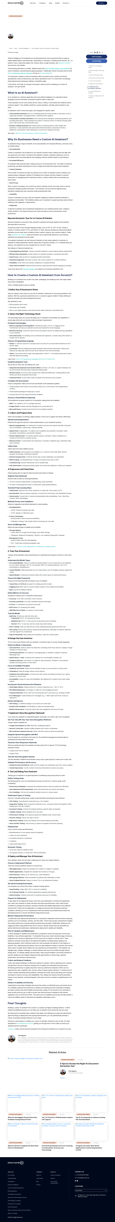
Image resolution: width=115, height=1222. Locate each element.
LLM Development (12, 1207)
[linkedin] (97, 52)
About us (38, 1175)
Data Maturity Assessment (14, 1194)
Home (10, 48)
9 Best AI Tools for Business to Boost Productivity (31, 133)
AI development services (25, 1023)
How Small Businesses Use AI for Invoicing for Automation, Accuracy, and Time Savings (57, 1148)
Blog (50, 3)
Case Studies (39, 1178)
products (66, 3)
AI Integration (11, 1181)
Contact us (11, 1029)
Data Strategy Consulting (14, 1200)
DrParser (53, 1178)
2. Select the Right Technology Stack (96, 71)
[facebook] (94, 52)
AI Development (12, 1178)
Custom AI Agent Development (16, 1188)
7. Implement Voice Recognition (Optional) (94, 87)
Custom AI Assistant (55, 1175)
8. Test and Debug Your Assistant (94, 92)
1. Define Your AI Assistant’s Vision (95, 66)
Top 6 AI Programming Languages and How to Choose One (35, 359)
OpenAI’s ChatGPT (65, 63)
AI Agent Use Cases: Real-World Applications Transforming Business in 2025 (89, 1148)
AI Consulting (11, 1175)
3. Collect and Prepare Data (95, 75)
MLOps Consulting (12, 1213)
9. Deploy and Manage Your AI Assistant (96, 96)
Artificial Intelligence (24, 48)
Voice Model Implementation (54, 1182)
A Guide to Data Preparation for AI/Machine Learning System (35, 546)
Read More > (63, 1077)
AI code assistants (46, 73)
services (32, 3)
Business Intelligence (13, 1184)
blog (37, 1181)
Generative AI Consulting (14, 1203)
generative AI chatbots (19, 235)
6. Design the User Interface (95, 83)
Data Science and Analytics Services (17, 1197)
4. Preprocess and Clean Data (96, 78)
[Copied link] (102, 52)
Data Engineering (12, 1191)
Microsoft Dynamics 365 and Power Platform (19, 1210)
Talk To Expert (97, 56)
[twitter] (99, 52)
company (42, 3)
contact (101, 3)
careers (57, 3)
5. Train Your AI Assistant (94, 81)
